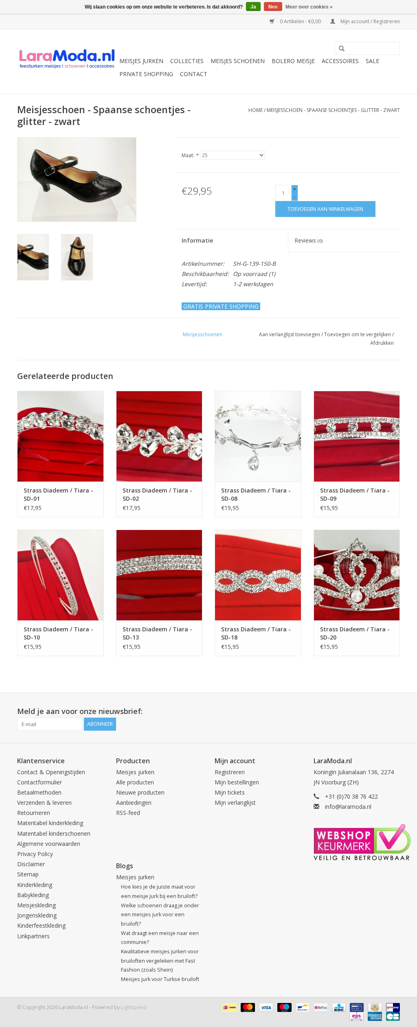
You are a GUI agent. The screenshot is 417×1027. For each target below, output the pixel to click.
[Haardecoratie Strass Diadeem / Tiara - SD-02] (159, 436)
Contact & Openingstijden (51, 772)
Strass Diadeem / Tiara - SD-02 (157, 494)
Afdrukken (382, 342)
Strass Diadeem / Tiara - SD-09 (355, 494)
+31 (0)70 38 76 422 (351, 796)
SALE (372, 61)
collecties (187, 61)
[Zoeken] (339, 49)
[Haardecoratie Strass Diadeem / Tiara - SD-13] (159, 575)
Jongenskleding (37, 915)
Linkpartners (33, 936)
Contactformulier (39, 782)
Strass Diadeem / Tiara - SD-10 (58, 633)
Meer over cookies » (309, 7)
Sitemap (28, 874)
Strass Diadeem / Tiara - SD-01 (58, 494)
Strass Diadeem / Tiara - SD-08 (256, 494)
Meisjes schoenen (238, 61)
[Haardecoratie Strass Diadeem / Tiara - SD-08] (258, 436)
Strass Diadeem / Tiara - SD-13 (157, 633)
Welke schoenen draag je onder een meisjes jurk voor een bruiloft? (160, 914)
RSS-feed (128, 813)
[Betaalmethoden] (228, 1006)
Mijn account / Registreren (369, 21)
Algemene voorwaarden (48, 843)
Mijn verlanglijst (235, 802)
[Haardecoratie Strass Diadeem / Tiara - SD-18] (258, 575)
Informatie (197, 240)
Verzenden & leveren (44, 802)
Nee (273, 7)
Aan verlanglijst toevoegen (289, 334)
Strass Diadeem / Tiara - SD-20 (355, 633)
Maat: (190, 155)
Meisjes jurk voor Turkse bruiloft (160, 979)
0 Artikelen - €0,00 (300, 21)
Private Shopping (146, 74)
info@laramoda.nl (348, 806)
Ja (253, 7)
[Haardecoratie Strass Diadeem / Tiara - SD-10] (60, 575)
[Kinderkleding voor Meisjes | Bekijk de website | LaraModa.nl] (67, 61)
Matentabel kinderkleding (50, 823)
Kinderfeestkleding (41, 925)
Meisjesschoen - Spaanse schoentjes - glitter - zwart (333, 110)
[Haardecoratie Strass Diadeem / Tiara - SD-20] (357, 575)
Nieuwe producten (140, 792)
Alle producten (135, 782)
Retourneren (33, 813)
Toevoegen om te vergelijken (358, 334)
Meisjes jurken (141, 61)
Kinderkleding (34, 885)
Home (255, 110)
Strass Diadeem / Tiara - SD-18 (256, 633)
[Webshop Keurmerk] (357, 842)
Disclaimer (31, 864)
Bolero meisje (293, 61)
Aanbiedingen (133, 802)
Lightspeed (134, 1007)
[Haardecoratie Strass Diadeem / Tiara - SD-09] (357, 436)
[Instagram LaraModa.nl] (393, 711)
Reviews (308, 240)
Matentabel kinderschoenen (53, 833)
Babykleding (33, 895)
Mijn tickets (230, 792)
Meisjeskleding (36, 905)
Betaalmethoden (39, 792)
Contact (193, 74)
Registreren (230, 772)
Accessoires (340, 61)
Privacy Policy (35, 854)
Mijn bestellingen (237, 782)
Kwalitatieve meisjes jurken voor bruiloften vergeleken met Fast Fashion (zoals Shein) (160, 960)
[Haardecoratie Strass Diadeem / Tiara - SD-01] (60, 436)
